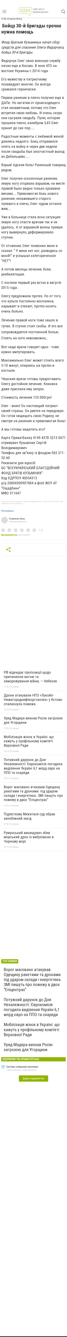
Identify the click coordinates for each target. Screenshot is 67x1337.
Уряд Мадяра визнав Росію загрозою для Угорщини (33, 720)
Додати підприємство (33, 1078)
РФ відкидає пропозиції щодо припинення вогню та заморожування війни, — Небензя (30, 676)
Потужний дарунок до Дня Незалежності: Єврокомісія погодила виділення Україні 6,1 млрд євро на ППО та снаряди (33, 766)
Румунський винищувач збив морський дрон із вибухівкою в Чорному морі (29, 837)
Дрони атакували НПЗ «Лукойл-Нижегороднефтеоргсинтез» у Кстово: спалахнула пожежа (33, 699)
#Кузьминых (7, 511)
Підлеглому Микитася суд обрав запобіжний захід (29, 816)
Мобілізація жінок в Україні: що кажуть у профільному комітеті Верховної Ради (29, 741)
